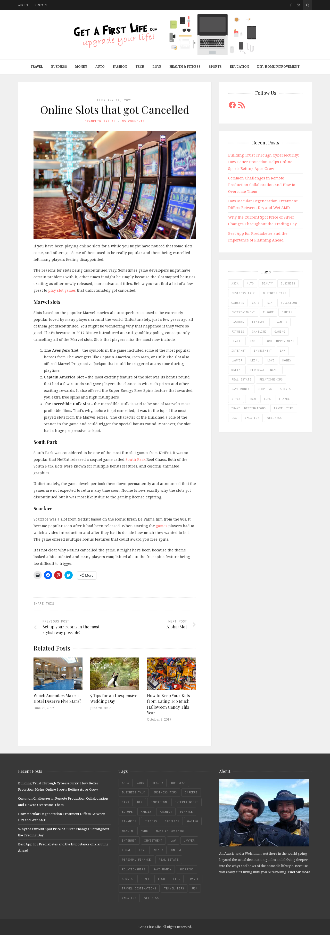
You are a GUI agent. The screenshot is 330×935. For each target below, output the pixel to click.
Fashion (120, 66)
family (287, 312)
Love (157, 66)
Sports (215, 66)
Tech (139, 66)
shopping (265, 389)
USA (234, 417)
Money (81, 66)
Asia (235, 283)
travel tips (284, 408)
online (237, 369)
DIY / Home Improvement (278, 66)
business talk (243, 293)
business (288, 283)
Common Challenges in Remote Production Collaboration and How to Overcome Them (261, 185)
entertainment (243, 312)
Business (59, 66)
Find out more (299, 872)
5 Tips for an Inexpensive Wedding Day (113, 698)
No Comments (133, 121)
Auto (100, 66)
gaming (280, 331)
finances (280, 322)
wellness (274, 417)
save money (241, 389)
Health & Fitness (185, 66)
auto (250, 283)
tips (267, 398)
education (289, 302)
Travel (36, 66)
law (282, 350)
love (271, 360)
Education (239, 66)
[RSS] (299, 5)
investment (263, 350)
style (236, 398)
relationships (271, 379)
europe (268, 312)
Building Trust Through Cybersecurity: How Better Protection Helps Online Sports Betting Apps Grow (263, 162)
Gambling (259, 331)
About (23, 5)
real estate (241, 379)
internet (239, 350)
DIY (270, 302)
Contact (40, 5)
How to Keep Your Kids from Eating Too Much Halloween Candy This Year (168, 704)
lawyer (237, 360)
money (287, 360)
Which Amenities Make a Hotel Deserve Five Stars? (57, 698)
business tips (274, 293)
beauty (267, 283)
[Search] (307, 5)
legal (254, 360)
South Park (135, 459)
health (237, 341)
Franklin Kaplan (100, 121)
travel (284, 398)
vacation (252, 417)
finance (258, 322)
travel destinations (249, 408)
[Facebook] (291, 5)
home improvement (280, 341)
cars (255, 302)
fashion (238, 322)
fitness (238, 331)
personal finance (264, 369)
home (254, 341)
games (161, 525)
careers (238, 302)
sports (285, 389)
